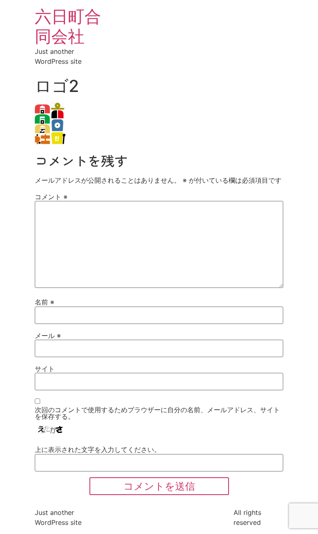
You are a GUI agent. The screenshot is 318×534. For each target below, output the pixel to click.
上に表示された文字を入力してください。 (98, 449)
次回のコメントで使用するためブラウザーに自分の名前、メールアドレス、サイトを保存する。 (157, 413)
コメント (51, 196)
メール (48, 335)
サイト (45, 368)
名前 (44, 302)
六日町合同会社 (68, 26)
